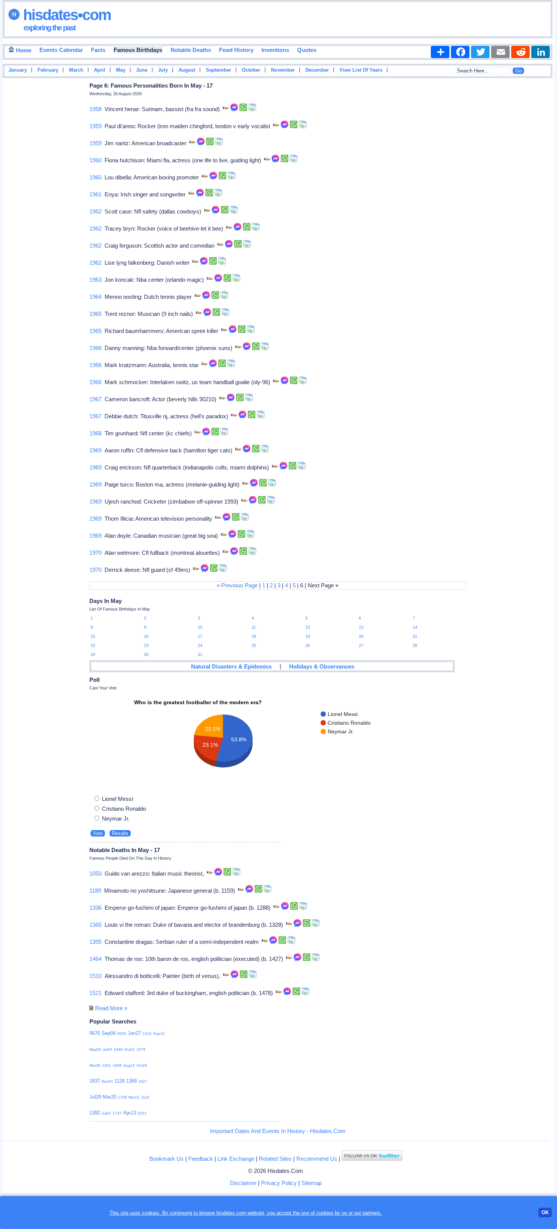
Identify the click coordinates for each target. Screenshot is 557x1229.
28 (415, 645)
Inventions (275, 50)
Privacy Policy (279, 1183)
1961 (95, 194)
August (186, 70)
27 (361, 645)
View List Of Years (361, 70)
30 (146, 654)
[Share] (440, 52)
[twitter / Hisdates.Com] (372, 1158)
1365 (95, 924)
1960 (95, 160)
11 (254, 627)
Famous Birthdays (138, 50)
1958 (95, 109)
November (283, 70)
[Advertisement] (531, 202)
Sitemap (311, 1183)
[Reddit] (520, 52)
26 (307, 645)
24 (200, 645)
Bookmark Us (166, 1158)
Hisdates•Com (65, 14)
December (317, 70)
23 (146, 645)
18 (254, 636)
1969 (95, 450)
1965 (95, 314)
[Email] (500, 52)
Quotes (306, 50)
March (76, 70)
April (99, 70)
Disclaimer (243, 1183)
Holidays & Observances (321, 666)
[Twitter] (480, 52)
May (120, 70)
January (17, 70)
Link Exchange (235, 1158)
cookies (324, 1213)
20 (361, 636)
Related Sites (275, 1158)
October (251, 70)
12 (307, 627)
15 (93, 636)
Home (22, 50)
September (218, 70)
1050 (95, 873)
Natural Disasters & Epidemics (231, 666)
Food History (236, 50)
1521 (95, 993)
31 (200, 654)
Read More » (111, 1008)
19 (307, 636)
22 (93, 645)
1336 (95, 907)
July (163, 70)
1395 (95, 942)
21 (415, 636)
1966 (95, 348)
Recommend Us (316, 1158)
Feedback (200, 1158)
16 (146, 636)
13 (361, 627)
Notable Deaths (191, 50)
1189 (95, 890)
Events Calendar (61, 50)
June (141, 70)
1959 (95, 126)
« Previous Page (237, 585)
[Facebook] (460, 52)
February (48, 70)
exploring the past (49, 28)
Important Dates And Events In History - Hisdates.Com (278, 1131)
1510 (95, 976)
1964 (95, 297)
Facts (98, 50)
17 (200, 636)
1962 (95, 211)
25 (254, 645)
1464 (95, 959)
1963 (95, 279)
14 (415, 627)
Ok (545, 1212)
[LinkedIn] (540, 52)
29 (93, 654)
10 (200, 627)
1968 (95, 433)
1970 (95, 552)
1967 (95, 399)
